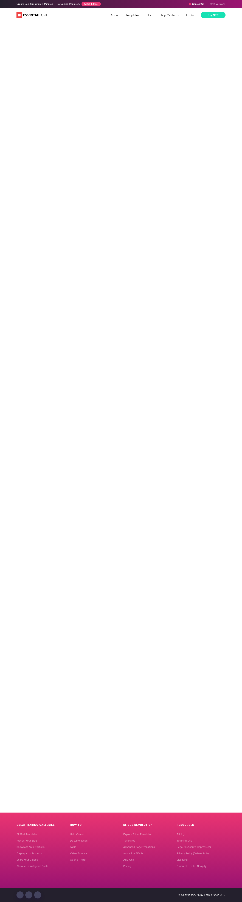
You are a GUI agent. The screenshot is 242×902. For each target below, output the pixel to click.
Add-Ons (128, 860)
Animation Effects (133, 853)
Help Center (168, 15)
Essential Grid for (192, 866)
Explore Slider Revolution (137, 834)
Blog (150, 15)
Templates (132, 15)
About (115, 15)
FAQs (73, 847)
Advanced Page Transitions (139, 847)
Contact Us (198, 4)
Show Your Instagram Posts (32, 866)
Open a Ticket (78, 860)
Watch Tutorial (91, 4)
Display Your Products (29, 853)
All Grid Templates (26, 834)
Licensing (182, 860)
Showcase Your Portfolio (30, 847)
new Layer (114, 379)
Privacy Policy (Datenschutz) (193, 853)
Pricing (127, 866)
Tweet (159, 664)
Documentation (79, 841)
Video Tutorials (78, 853)
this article (75, 125)
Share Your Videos (27, 860)
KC (146, 73)
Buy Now (213, 15)
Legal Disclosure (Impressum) (194, 847)
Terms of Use (184, 841)
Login (190, 15)
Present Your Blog (26, 841)
